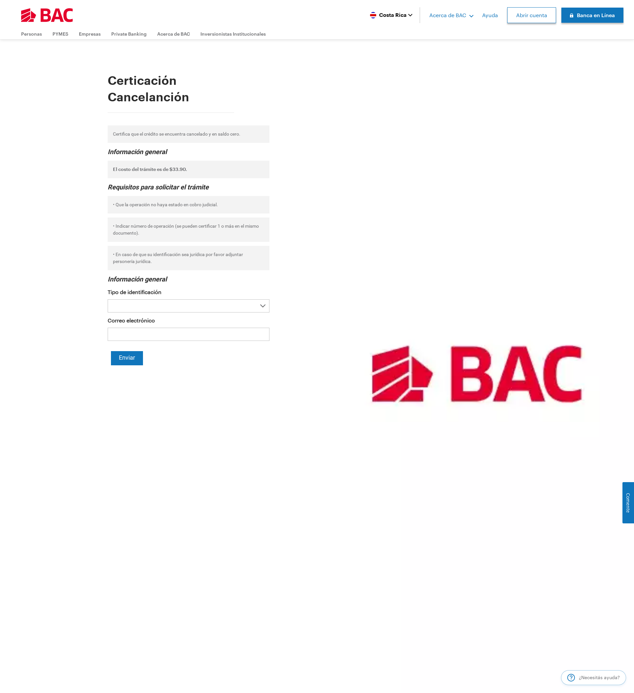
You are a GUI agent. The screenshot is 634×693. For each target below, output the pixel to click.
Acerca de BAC (447, 15)
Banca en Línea (596, 15)
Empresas (90, 34)
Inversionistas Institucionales (233, 34)
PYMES (60, 34)
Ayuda (490, 15)
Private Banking (129, 34)
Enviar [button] (127, 357)
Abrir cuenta (531, 15)
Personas (31, 34)
